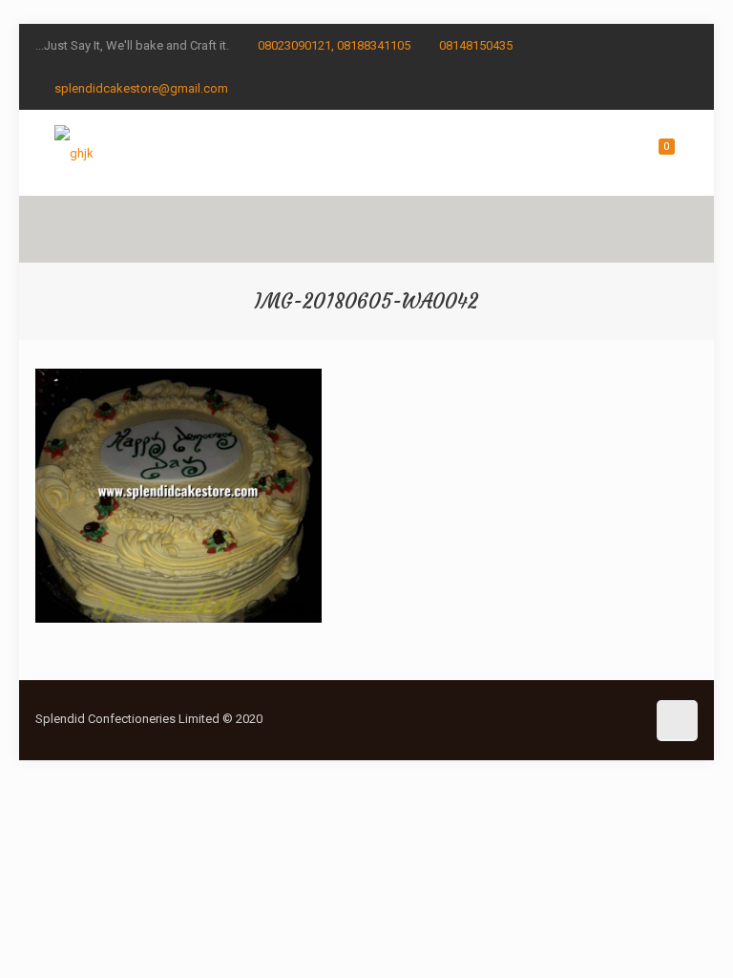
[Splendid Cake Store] (74, 153)
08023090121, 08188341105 (334, 45)
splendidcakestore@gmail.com (141, 88)
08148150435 (476, 45)
